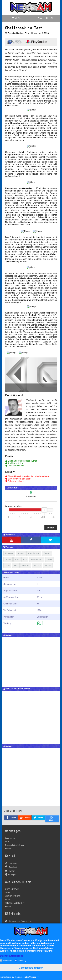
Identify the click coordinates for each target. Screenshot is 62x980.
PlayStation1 (37, 559)
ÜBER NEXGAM (12, 889)
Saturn (47, 553)
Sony (49, 559)
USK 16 (25, 565)
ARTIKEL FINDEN (12, 896)
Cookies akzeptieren (31, 967)
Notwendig (7, 960)
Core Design (33, 553)
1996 (7, 565)
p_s (25, 559)
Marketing (22, 960)
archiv (48, 565)
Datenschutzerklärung (14, 845)
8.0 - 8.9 (37, 565)
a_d (17, 559)
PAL (16, 565)
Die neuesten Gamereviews (20, 921)
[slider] (44, 509)
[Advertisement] (31, 661)
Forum (8, 906)
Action (21, 553)
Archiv (8, 899)
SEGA (8, 559)
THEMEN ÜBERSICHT (14, 903)
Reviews (9, 553)
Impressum (10, 838)
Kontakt (8, 848)
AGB (7, 842)
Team (7, 893)
